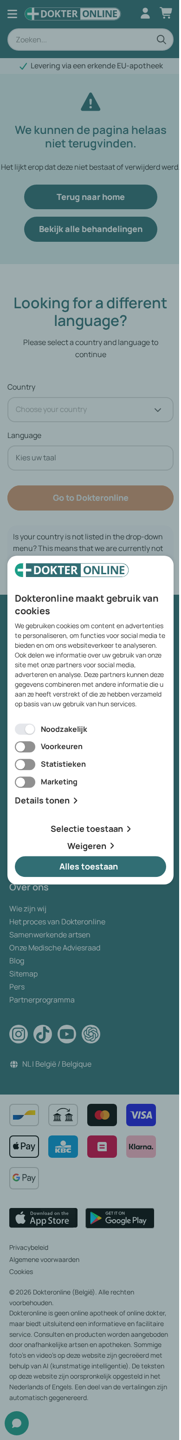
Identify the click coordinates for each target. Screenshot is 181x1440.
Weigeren (86, 845)
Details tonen (42, 800)
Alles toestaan (88, 866)
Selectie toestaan (87, 828)
